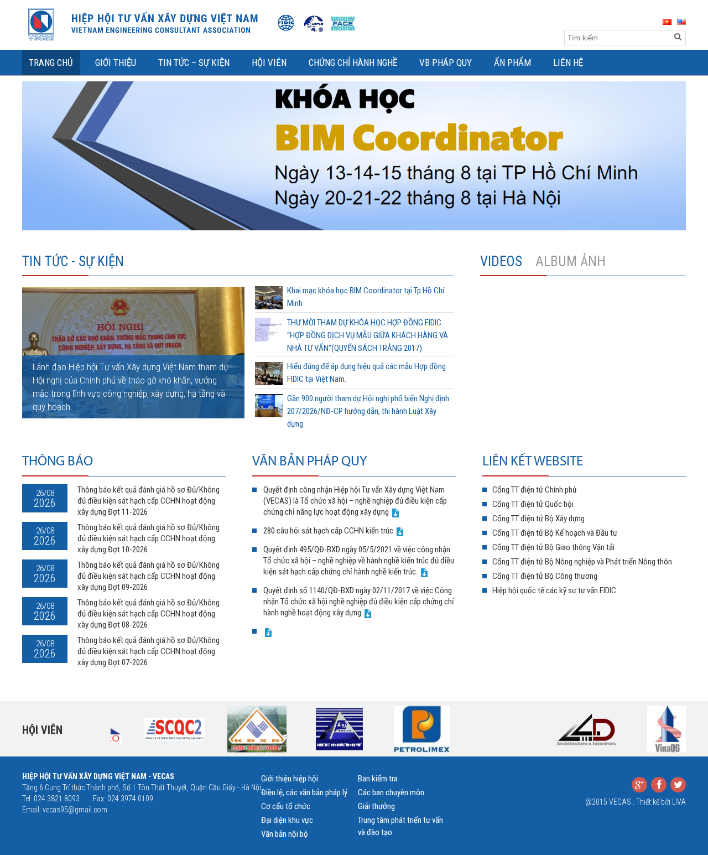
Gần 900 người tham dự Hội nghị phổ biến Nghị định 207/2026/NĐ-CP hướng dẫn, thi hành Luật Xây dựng (368, 411)
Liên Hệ (568, 62)
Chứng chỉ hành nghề (353, 62)
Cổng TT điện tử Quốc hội (533, 504)
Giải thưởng (376, 806)
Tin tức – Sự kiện (194, 62)
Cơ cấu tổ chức (285, 806)
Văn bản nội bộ (284, 834)
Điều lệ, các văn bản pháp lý (304, 792)
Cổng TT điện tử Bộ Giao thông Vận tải (553, 547)
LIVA (679, 801)
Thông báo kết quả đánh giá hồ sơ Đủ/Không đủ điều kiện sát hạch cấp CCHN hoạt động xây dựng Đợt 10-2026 (148, 538)
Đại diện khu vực (287, 820)
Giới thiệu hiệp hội (289, 779)
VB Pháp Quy (445, 62)
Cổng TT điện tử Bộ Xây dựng (538, 519)
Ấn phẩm (512, 62)
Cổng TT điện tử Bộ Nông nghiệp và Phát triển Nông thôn (582, 562)
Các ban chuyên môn (391, 792)
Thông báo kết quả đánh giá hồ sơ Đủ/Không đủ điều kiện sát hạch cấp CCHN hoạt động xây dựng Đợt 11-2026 (148, 501)
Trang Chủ (51, 62)
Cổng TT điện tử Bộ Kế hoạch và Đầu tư (554, 533)
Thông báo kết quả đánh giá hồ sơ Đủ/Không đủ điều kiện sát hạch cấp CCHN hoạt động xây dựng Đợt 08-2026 (148, 614)
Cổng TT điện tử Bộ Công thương (544, 576)
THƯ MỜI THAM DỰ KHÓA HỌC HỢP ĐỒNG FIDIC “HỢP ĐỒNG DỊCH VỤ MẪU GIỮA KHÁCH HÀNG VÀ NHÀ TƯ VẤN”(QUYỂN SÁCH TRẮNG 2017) (367, 335)
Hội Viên (269, 62)
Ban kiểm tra (378, 779)
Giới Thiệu (115, 62)
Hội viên (42, 730)
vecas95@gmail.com (75, 809)
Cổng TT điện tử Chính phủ (534, 490)
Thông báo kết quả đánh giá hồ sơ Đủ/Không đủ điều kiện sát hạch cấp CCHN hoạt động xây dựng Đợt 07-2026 (148, 651)
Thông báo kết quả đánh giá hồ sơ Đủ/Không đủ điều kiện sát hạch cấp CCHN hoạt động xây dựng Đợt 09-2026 (148, 576)
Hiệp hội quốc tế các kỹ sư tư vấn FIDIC (554, 590)
